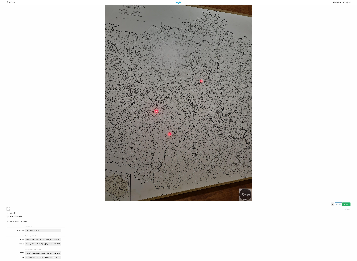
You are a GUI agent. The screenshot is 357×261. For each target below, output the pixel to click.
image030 (11, 213)
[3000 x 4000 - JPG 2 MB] (332, 204)
